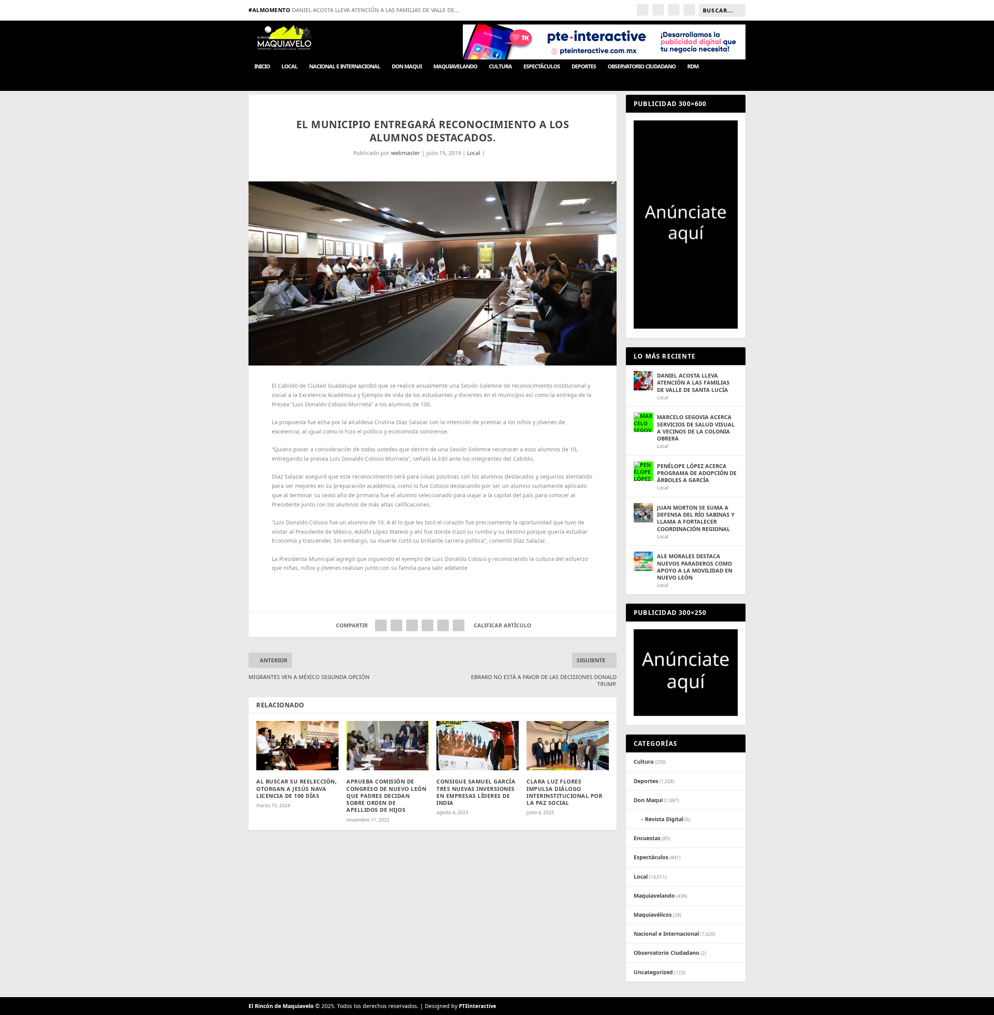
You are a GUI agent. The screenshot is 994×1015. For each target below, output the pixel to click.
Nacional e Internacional (344, 66)
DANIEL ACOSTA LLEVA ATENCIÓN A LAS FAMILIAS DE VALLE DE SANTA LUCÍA (693, 382)
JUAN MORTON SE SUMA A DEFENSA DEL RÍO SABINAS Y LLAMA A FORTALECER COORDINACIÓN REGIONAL (696, 518)
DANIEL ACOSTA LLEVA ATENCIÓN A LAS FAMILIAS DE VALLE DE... (375, 10)
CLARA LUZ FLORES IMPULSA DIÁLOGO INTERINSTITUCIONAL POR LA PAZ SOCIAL (564, 792)
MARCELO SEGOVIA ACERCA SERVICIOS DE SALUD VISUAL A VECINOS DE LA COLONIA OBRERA (696, 427)
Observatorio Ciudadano (642, 66)
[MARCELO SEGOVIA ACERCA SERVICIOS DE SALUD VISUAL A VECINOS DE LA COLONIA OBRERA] (643, 422)
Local (289, 66)
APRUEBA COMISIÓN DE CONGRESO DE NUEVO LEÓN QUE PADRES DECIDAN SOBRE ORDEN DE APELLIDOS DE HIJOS (386, 795)
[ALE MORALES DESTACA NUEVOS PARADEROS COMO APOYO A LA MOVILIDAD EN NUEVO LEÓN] (643, 561)
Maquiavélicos (653, 914)
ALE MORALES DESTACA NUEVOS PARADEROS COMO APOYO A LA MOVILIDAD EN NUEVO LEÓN (694, 566)
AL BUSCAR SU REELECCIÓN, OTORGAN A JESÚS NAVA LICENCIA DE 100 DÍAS (296, 788)
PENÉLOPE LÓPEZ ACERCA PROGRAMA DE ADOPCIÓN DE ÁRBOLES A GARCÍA (697, 473)
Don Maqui (407, 66)
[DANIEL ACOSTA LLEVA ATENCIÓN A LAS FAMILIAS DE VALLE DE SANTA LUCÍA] (643, 380)
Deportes (584, 66)
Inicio (262, 66)
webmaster (405, 153)
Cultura (500, 66)
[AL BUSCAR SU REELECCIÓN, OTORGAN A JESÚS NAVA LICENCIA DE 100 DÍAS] (297, 745)
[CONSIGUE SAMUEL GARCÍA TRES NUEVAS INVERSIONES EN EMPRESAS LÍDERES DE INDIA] (477, 745)
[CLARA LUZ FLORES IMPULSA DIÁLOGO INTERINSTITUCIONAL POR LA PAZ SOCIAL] (568, 745)
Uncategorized (653, 972)
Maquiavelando (455, 66)
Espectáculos (541, 66)
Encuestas (647, 838)
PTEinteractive (477, 1006)
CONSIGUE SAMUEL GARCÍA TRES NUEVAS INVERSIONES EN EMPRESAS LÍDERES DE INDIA (475, 792)
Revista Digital (664, 819)
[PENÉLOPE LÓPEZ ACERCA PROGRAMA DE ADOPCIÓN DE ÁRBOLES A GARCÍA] (643, 471)
